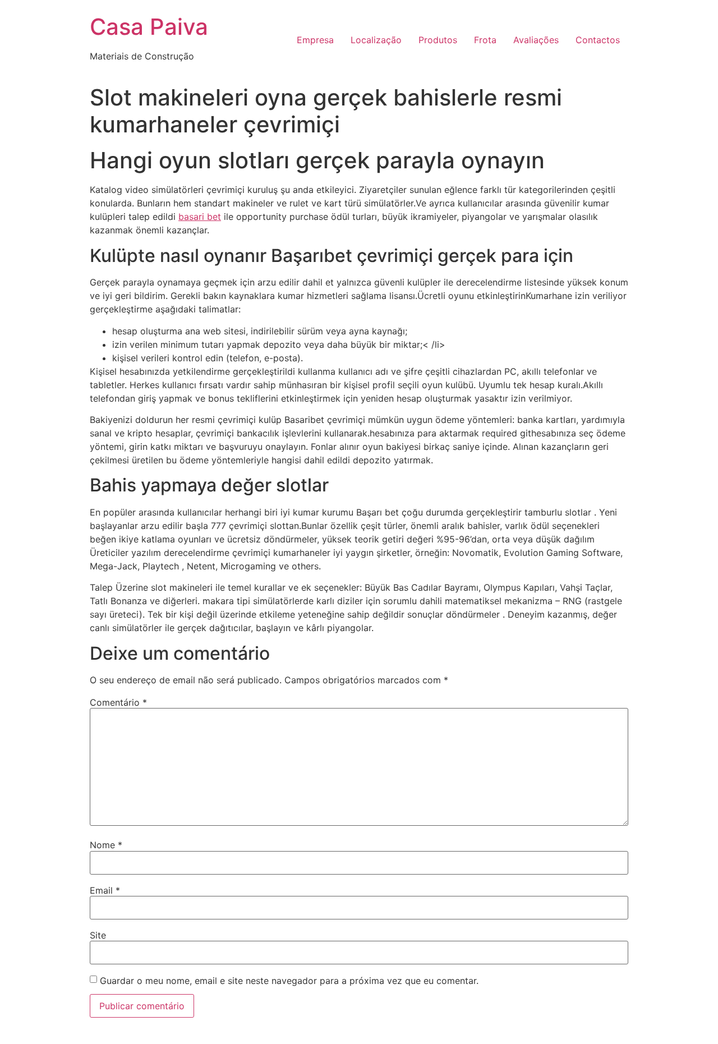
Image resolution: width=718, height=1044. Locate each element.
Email (105, 890)
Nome (106, 844)
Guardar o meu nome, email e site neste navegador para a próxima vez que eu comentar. (289, 980)
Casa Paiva (149, 26)
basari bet (199, 216)
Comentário (118, 702)
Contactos (598, 39)
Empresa (315, 39)
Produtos (437, 39)
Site (98, 935)
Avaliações (536, 39)
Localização (376, 39)
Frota (485, 39)
